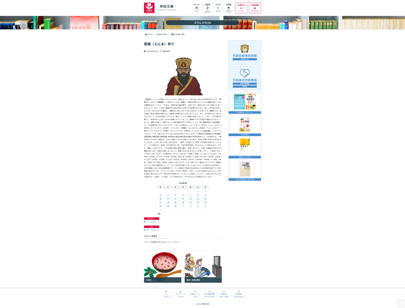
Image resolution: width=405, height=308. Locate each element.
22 (198, 202)
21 (190, 202)
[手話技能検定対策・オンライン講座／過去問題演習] (245, 78)
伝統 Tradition (151, 230)
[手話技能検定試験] (245, 52)
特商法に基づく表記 (224, 295)
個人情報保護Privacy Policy (210, 295)
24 (160, 206)
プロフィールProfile (181, 295)
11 (168, 199)
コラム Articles (151, 222)
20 (183, 202)
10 (160, 199)
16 (205, 199)
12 (175, 199)
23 (205, 202)
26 (175, 206)
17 (160, 202)
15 (198, 199)
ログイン (166, 242)
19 (175, 202)
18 (168, 202)
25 (168, 206)
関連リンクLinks (195, 295)
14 (190, 199)
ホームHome (166, 295)
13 (183, 199)
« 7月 (158, 214)
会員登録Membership (238, 295)
